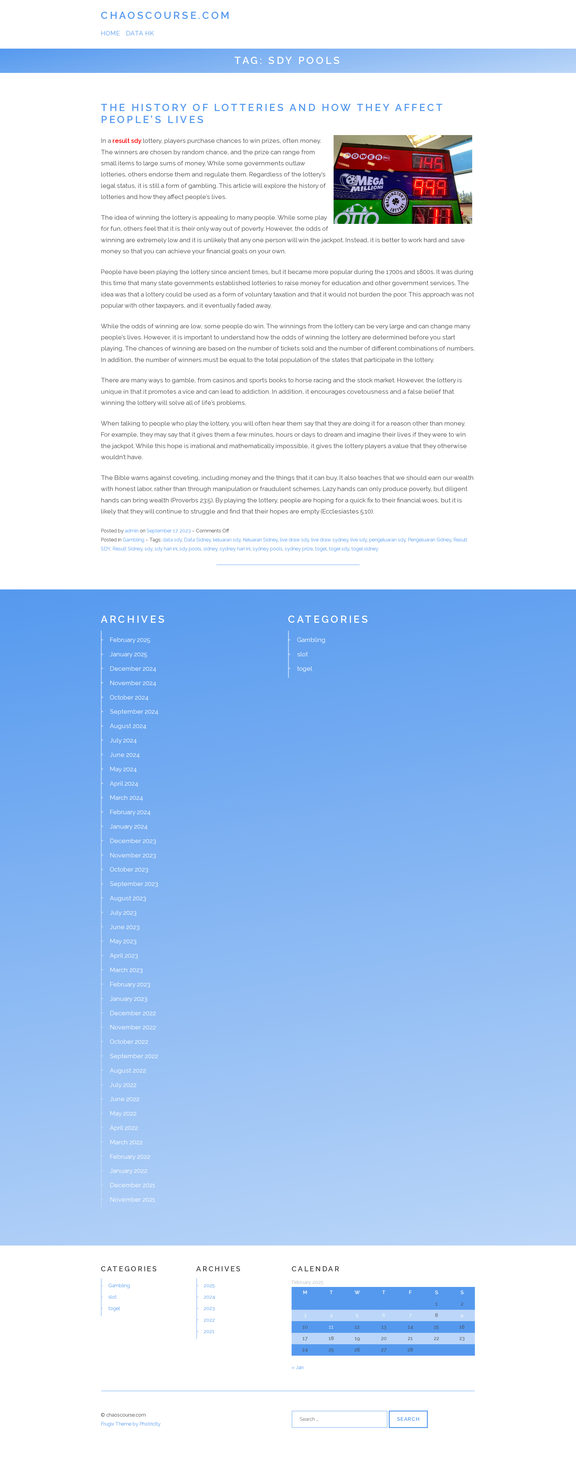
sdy (148, 549)
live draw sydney (329, 540)
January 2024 (129, 826)
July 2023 (123, 912)
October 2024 (129, 697)
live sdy (358, 540)
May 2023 (123, 941)
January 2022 (128, 1170)
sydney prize (299, 549)
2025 (209, 1285)
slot (302, 654)
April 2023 (124, 955)
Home (110, 33)
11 (331, 1327)
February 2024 (130, 812)
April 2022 (124, 1127)
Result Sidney (127, 549)
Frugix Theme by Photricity (130, 1424)
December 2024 (133, 668)
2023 (209, 1308)
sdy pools (190, 549)
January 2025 (128, 654)
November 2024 (133, 683)
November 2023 (133, 855)
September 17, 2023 (169, 531)
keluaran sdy (227, 540)
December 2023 (133, 841)
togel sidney (364, 549)
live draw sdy (294, 540)
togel (321, 549)
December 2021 (132, 1185)
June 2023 (125, 927)
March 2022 (126, 1142)
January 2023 (128, 998)
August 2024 (128, 726)
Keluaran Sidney (260, 540)
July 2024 (123, 740)
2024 (209, 1297)
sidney (210, 549)
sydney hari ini (235, 549)
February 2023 (130, 984)
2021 (209, 1331)
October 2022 (129, 1041)
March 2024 (126, 797)
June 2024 (125, 754)
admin (132, 531)
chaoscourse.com (166, 15)
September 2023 (134, 883)
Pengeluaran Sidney (429, 540)
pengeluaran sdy (387, 540)
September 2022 (134, 1056)
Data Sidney (197, 540)
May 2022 (123, 1113)
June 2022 (125, 1099)
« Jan (298, 1367)
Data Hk (140, 33)
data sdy (172, 540)
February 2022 (130, 1156)
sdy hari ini (165, 549)
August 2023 (128, 898)
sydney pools (268, 549)
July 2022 (123, 1085)
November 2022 (133, 1027)
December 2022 (133, 1013)
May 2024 (123, 769)
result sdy (126, 140)
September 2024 (134, 711)
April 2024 (124, 783)
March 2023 (126, 970)
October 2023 (129, 869)
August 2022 (128, 1070)
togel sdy (339, 549)
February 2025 (130, 639)
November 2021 (132, 1199)
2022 (209, 1320)
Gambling (133, 540)
